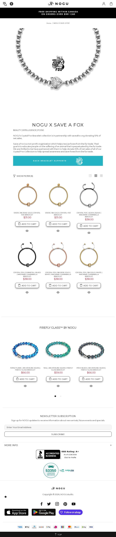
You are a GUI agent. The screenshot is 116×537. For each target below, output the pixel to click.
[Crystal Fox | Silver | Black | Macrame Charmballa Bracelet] (89, 196)
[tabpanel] (25, 364)
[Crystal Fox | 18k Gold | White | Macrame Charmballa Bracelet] (89, 255)
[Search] (5, 4)
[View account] (104, 3)
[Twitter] (49, 504)
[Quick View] (27, 230)
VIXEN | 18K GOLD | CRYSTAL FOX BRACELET (58, 214)
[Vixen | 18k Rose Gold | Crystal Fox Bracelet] (27, 196)
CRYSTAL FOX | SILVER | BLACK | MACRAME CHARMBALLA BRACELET (89, 215)
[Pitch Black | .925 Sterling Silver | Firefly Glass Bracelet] (91, 350)
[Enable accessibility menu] (11, 3)
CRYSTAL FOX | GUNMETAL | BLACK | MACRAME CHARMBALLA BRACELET (27, 274)
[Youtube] (74, 504)
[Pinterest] (65, 504)
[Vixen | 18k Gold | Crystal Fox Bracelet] (58, 196)
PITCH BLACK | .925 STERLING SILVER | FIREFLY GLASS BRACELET (91, 369)
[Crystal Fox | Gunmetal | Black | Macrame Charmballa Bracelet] (27, 255)
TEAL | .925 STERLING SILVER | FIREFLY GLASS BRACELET (58, 369)
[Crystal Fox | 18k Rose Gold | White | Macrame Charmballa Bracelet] (58, 255)
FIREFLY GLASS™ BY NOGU (58, 327)
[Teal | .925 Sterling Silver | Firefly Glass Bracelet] (58, 350)
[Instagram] (57, 504)
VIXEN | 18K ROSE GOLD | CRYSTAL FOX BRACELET (27, 214)
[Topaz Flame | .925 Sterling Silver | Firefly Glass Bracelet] (25, 350)
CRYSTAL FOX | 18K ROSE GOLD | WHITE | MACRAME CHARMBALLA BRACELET (58, 274)
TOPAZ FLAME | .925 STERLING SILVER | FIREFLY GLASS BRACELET (25, 369)
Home (49, 23)
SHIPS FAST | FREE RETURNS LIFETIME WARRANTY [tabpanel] (59, 13)
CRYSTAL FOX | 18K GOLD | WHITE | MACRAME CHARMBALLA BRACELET (89, 274)
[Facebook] (42, 504)
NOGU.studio (58, 3)
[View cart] (111, 3)
